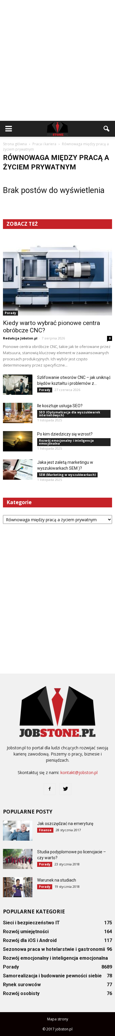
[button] (106, 129)
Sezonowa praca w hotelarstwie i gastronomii (54, 949)
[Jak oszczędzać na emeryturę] (17, 831)
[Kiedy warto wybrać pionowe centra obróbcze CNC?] (57, 276)
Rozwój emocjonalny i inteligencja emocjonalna (66, 442)
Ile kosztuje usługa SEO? (60, 405)
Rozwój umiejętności (26, 931)
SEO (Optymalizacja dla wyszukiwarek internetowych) (69, 413)
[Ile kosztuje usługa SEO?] (17, 413)
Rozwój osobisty (21, 993)
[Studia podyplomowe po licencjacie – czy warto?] (17, 859)
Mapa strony (57, 1019)
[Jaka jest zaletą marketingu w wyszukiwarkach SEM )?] (17, 469)
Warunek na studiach (56, 880)
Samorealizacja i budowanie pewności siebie (52, 976)
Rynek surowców (22, 984)
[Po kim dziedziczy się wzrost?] (17, 441)
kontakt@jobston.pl (79, 772)
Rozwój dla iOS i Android (30, 940)
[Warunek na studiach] (17, 887)
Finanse (45, 830)
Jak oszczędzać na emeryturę (65, 823)
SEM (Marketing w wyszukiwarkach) (67, 475)
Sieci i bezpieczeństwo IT (31, 923)
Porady (10, 313)
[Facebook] (49, 789)
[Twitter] (65, 789)
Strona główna (15, 143)
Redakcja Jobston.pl (20, 338)
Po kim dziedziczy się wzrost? (65, 434)
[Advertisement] (57, 60)
